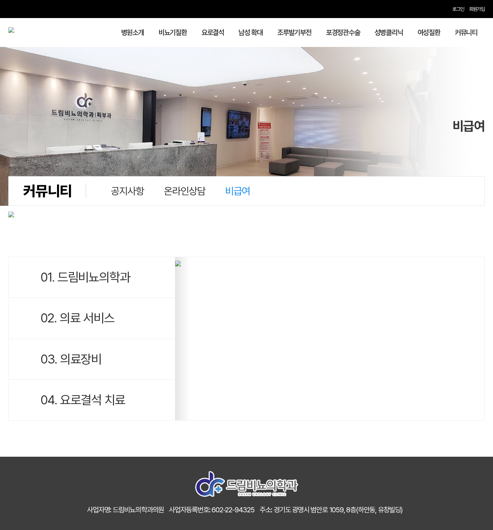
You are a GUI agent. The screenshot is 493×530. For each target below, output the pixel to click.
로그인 (458, 9)
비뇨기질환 (172, 32)
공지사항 (127, 191)
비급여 (237, 191)
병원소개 (132, 32)
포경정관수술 (343, 32)
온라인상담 (184, 191)
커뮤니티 (466, 32)
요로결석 (212, 32)
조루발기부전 (294, 32)
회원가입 (477, 9)
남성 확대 (251, 32)
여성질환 (429, 32)
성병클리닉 (389, 32)
